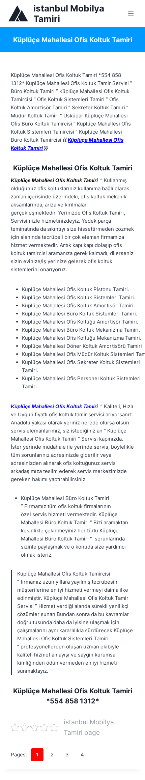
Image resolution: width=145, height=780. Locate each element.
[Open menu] (130, 13)
